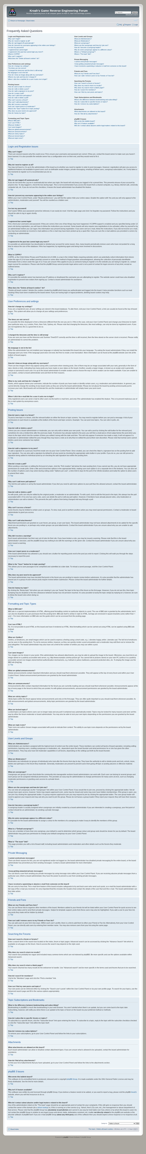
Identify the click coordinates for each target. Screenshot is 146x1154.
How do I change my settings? (18, 66)
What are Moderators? (82, 41)
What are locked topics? (16, 136)
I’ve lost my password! (16, 47)
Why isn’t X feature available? (84, 123)
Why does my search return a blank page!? (89, 88)
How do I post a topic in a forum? (19, 87)
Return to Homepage (18, 21)
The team (92, 1129)
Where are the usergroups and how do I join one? (91, 45)
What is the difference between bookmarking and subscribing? (95, 99)
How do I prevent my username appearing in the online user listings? (31, 45)
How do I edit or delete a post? (18, 89)
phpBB (65, 1137)
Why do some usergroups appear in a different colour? (93, 50)
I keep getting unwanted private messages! (89, 64)
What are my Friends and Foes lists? (87, 73)
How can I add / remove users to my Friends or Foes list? (94, 76)
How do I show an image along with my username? (25, 75)
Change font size (136, 20)
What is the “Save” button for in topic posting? (23, 108)
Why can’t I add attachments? (18, 102)
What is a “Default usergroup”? (85, 52)
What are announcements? (17, 131)
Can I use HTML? (14, 123)
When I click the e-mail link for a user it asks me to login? (27, 79)
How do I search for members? (85, 90)
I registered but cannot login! (18, 50)
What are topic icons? (15, 138)
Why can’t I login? (14, 39)
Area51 (134, 1092)
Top (11, 159)
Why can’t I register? (15, 56)
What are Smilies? (14, 125)
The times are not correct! (17, 68)
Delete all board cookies (105, 1129)
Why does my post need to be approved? (22, 111)
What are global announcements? (19, 129)
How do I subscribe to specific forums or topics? (91, 102)
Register (128, 25)
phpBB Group (72, 1079)
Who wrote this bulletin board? (84, 121)
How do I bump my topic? (17, 113)
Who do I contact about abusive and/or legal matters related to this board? (99, 125)
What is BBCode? (14, 120)
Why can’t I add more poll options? (20, 95)
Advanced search (132, 15)
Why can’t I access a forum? (18, 100)
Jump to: (104, 1123)
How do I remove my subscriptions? (86, 104)
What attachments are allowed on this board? (89, 111)
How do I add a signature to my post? (21, 91)
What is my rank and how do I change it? (22, 77)
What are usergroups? (82, 43)
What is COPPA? (14, 54)
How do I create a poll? (16, 93)
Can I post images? (15, 127)
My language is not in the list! (18, 72)
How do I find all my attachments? (86, 114)
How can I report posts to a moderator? (21, 106)
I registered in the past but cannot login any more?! (25, 52)
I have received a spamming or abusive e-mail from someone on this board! (100, 66)
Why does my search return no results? (88, 85)
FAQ (120, 25)
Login (136, 25)
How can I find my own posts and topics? (88, 92)
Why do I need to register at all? (19, 41)
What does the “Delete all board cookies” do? (23, 58)
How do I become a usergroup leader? (87, 47)
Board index (30, 21)
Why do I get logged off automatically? (21, 43)
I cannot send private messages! (85, 61)
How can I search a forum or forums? (87, 83)
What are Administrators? (83, 39)
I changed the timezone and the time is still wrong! (25, 70)
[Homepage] (12, 11)
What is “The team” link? (82, 54)
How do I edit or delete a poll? (18, 97)
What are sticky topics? (16, 134)
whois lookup (43, 1108)
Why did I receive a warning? (18, 104)
